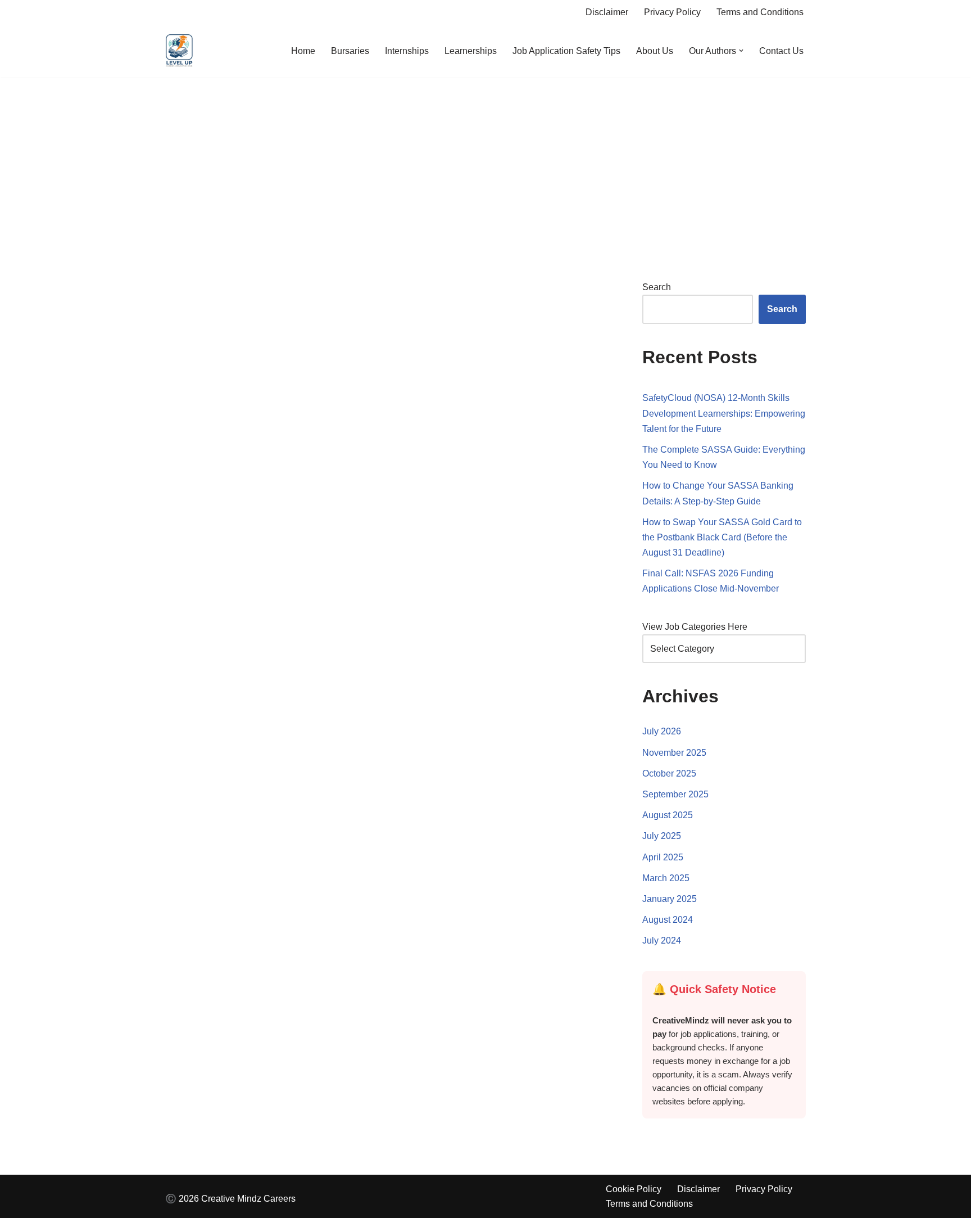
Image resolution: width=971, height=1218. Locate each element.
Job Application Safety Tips (566, 51)
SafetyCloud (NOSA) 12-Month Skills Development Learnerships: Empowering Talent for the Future (723, 413)
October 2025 (669, 773)
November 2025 (674, 752)
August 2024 (667, 919)
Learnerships (470, 51)
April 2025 (662, 857)
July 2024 (661, 940)
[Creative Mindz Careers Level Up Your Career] (179, 50)
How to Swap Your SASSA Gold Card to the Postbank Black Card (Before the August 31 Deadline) (722, 537)
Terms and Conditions (760, 12)
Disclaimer (607, 12)
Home (303, 51)
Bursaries (350, 51)
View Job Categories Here (694, 626)
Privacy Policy (672, 12)
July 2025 (661, 836)
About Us (654, 51)
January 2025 (669, 899)
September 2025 (675, 794)
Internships (407, 51)
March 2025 (665, 878)
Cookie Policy (633, 1189)
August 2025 (667, 815)
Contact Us (781, 51)
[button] (741, 50)
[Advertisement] (485, 161)
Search (656, 287)
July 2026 (661, 731)
